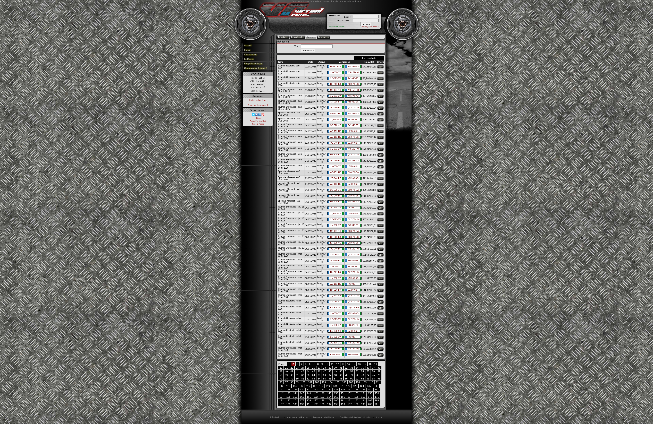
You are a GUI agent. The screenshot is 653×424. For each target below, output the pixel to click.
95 (379, 378)
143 (288, 393)
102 (317, 382)
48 (330, 371)
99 (297, 382)
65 (319, 375)
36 (368, 367)
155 (370, 393)
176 (309, 400)
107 (351, 382)
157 (282, 396)
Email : (347, 17)
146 (309, 393)
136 (343, 389)
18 (370, 364)
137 (350, 389)
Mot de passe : (343, 21)
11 (332, 364)
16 (359, 364)
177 (316, 400)
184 (363, 400)
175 (302, 400)
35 (362, 367)
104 (331, 382)
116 (308, 386)
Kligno (258, 118)
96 (281, 382)
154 (363, 393)
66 (324, 375)
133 (322, 389)
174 (295, 400)
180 (336, 400)
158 (288, 396)
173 (288, 400)
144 (295, 393)
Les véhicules (297, 37)
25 (308, 367)
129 (295, 389)
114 (295, 386)
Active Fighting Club (258, 121)
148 (322, 393)
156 (377, 393)
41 (291, 371)
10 (326, 364)
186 (377, 400)
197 (350, 404)
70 (346, 375)
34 (357, 367)
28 (324, 367)
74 (368, 375)
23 (297, 367)
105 (337, 382)
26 (313, 367)
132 (316, 389)
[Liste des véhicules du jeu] (265, 81)
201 (377, 404)
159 (295, 396)
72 (357, 375)
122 (348, 386)
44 (308, 371)
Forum (247, 50)
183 (356, 400)
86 (330, 378)
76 (379, 375)
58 (281, 375)
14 (348, 364)
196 (343, 404)
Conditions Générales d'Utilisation (355, 417)
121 (341, 386)
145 (302, 393)
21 (286, 367)
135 (336, 389)
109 (365, 382)
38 (379, 367)
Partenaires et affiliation (323, 417)
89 (346, 378)
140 (370, 389)
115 (301, 386)
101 (310, 382)
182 (350, 400)
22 (291, 367)
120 (335, 386)
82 (308, 378)
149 (329, 393)
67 (330, 375)
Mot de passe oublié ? (370, 27)
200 (370, 404)
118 (321, 386)
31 (340, 367)
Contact (379, 417)
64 (313, 375)
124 (362, 386)
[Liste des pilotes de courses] (264, 78)
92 (362, 378)
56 (373, 371)
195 (336, 404)
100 (303, 382)
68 (335, 375)
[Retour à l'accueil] (292, 17)
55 (368, 371)
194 (329, 404)
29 (330, 367)
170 (370, 396)
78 (286, 378)
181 (343, 400)
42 (297, 371)
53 (357, 371)
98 (291, 382)
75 (373, 375)
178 (322, 400)
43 (302, 371)
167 (350, 396)
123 (355, 386)
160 (302, 396)
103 (324, 382)
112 (281, 386)
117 (315, 386)
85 (324, 378)
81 (302, 378)
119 (328, 386)
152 (350, 393)
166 (343, 396)
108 (358, 382)
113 (288, 386)
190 (302, 404)
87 (335, 378)
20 (281, 367)
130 (302, 389)
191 (309, 404)
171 (377, 396)
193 (322, 404)
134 (329, 389)
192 (316, 404)
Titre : (296, 46)
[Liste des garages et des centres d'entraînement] (264, 87)
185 (370, 400)
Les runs (311, 37)
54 (362, 371)
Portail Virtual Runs (258, 100)
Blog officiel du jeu (253, 63)
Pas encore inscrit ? (337, 26)
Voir (380, 67)
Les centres (323, 37)
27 (319, 367)
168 (356, 396)
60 (291, 375)
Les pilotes (283, 37)
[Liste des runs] (264, 84)
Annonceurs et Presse (297, 417)
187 (282, 404)
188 (288, 404)
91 (357, 378)
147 (316, 393)
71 (351, 375)
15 (354, 364)
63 (308, 375)
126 (375, 386)
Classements (250, 54)
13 (343, 364)
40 (286, 371)
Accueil (248, 45)
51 (346, 371)
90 (351, 378)
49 (335, 371)
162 (316, 396)
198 (356, 404)
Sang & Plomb (258, 124)
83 (313, 378)
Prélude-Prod (276, 417)
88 (340, 378)
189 (295, 404)
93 (368, 378)
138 (356, 389)
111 (378, 382)
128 (288, 389)
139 (363, 389)
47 (324, 371)
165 (336, 396)
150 (336, 393)
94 (373, 378)
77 (281, 378)
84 (319, 378)
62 (302, 375)
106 (344, 382)
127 (282, 389)
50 (340, 371)
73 (362, 375)
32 (346, 367)
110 (371, 382)
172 (282, 400)
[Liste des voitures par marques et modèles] (264, 91)
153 (356, 393)
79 (291, 378)
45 (313, 371)
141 (377, 389)
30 (335, 367)
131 (309, 389)
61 (297, 375)
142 (282, 393)
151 (343, 393)
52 (351, 371)
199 (363, 404)
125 (369, 386)
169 (363, 396)
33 (351, 367)
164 (329, 396)
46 (319, 371)
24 (302, 367)
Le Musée (249, 59)
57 (379, 371)
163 (322, 396)
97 (286, 382)
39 (281, 371)
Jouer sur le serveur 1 (258, 105)
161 (309, 396)
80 (297, 378)
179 (329, 400)
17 (364, 364)
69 (340, 375)
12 (337, 364)
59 (286, 375)
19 (375, 364)
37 (373, 367)
